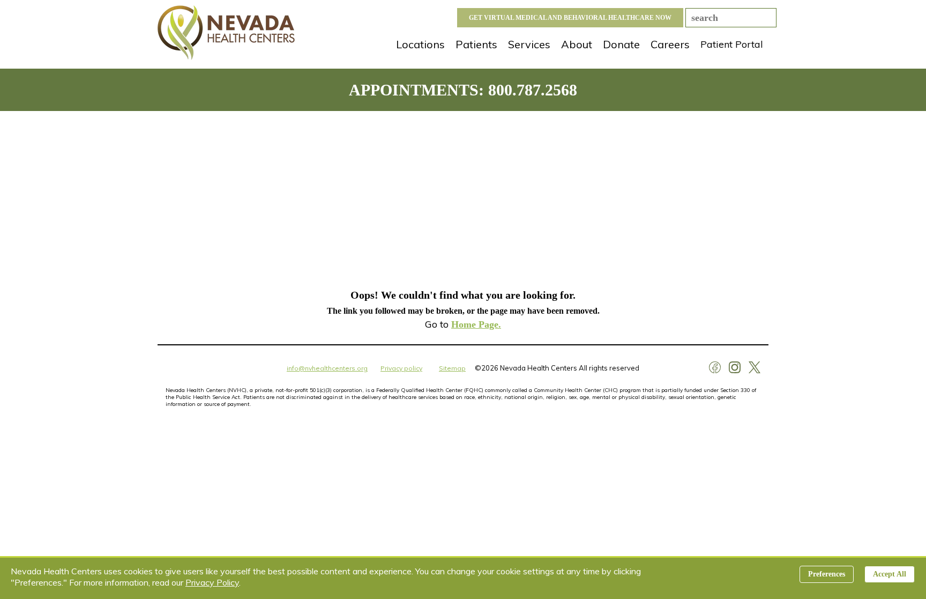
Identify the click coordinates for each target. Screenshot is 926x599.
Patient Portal (731, 44)
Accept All (889, 574)
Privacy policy (401, 368)
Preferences (826, 574)
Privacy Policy (212, 582)
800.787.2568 (532, 90)
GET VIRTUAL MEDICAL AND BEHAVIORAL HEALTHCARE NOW (570, 17)
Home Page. (476, 324)
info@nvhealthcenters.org (327, 368)
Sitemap (452, 368)
